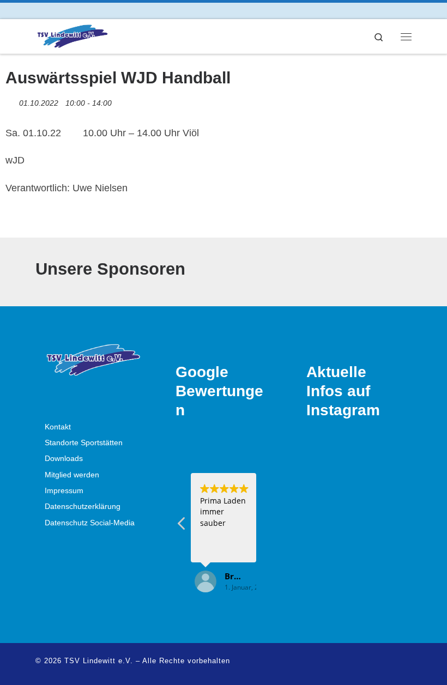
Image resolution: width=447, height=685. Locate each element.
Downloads (64, 458)
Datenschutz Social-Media (90, 523)
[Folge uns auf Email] (69, 10)
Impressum (64, 491)
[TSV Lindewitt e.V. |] (71, 35)
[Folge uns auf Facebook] (38, 10)
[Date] (11, 100)
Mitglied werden (72, 475)
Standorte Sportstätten (84, 443)
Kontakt (58, 427)
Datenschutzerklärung (82, 506)
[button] (182, 526)
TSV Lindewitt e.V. (98, 661)
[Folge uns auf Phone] (84, 10)
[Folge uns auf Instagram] (54, 10)
